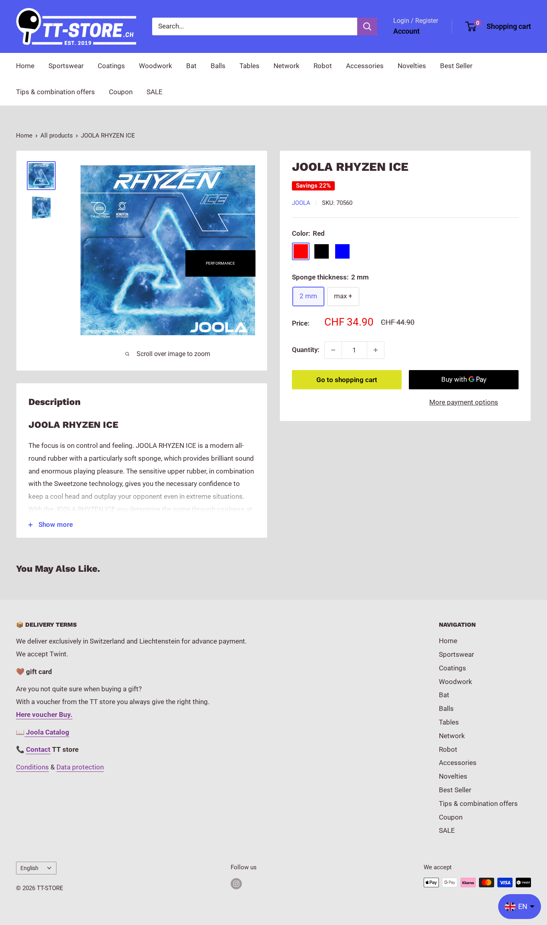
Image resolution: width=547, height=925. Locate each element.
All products (56, 135)
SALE (155, 92)
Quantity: (306, 350)
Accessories (365, 66)
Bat (191, 66)
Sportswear (66, 66)
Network (287, 66)
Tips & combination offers (55, 92)
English (29, 868)
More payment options (463, 402)
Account (406, 31)
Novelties (412, 66)
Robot (323, 66)
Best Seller (456, 66)
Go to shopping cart (346, 380)
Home (25, 66)
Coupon (121, 92)
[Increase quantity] (375, 350)
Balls (218, 66)
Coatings (111, 66)
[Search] (367, 26)
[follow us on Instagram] (236, 883)
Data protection (80, 767)
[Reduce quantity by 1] (333, 350)
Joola (301, 202)
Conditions (32, 767)
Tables (249, 66)
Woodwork (155, 66)
